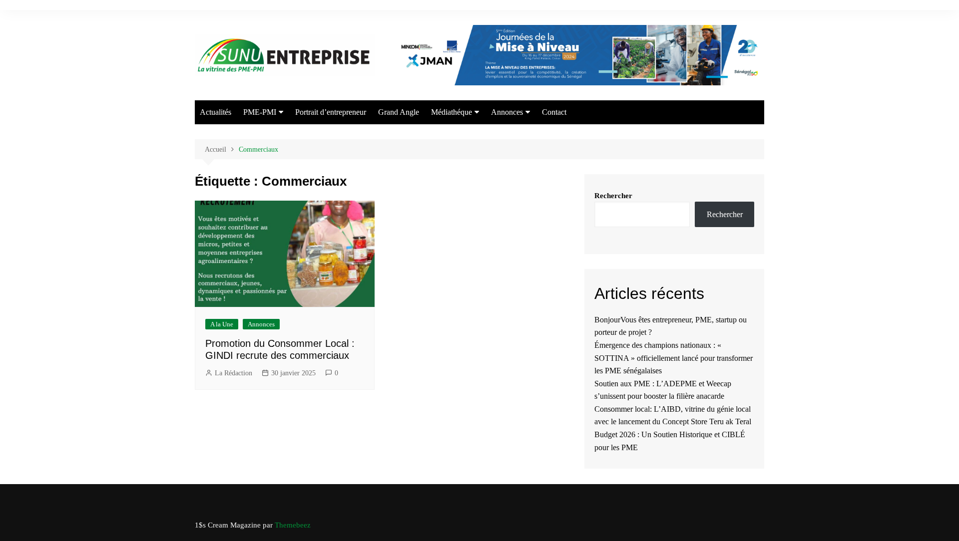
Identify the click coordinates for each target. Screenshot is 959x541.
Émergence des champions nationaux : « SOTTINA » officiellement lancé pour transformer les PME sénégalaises (673, 358)
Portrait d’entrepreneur (330, 112)
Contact (554, 112)
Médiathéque (451, 112)
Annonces (507, 112)
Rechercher (613, 196)
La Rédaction (233, 373)
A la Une (221, 324)
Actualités (215, 112)
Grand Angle (398, 112)
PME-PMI (259, 112)
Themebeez (293, 525)
